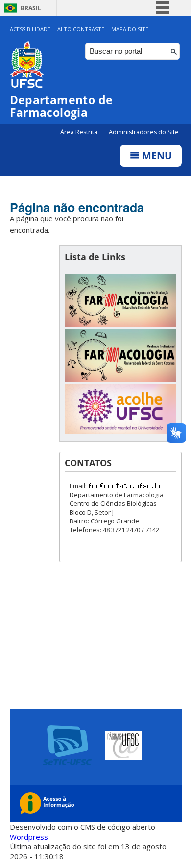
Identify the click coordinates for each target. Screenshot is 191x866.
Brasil (31, 8)
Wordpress (29, 837)
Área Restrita (79, 132)
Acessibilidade (30, 29)
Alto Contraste (80, 29)
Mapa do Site (129, 29)
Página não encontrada (77, 207)
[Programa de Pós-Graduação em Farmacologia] (120, 324)
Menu (156, 155)
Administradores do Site (144, 132)
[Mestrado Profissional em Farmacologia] (120, 379)
